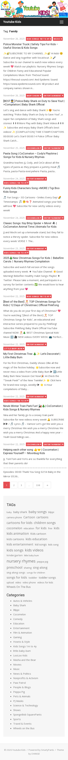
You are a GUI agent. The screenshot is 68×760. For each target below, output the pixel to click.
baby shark (20, 512)
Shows (17, 710)
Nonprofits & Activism (25, 678)
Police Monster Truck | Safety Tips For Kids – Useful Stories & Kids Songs (30, 46)
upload (10, 582)
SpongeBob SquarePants (27, 714)
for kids (41, 528)
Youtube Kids (12, 22)
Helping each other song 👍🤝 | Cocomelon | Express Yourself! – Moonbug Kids (30, 451)
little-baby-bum (13, 348)
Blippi (16, 610)
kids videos (34, 550)
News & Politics (22, 673)
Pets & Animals (21, 696)
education (29, 528)
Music (57, 39)
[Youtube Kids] (34, 9)
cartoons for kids (19, 522)
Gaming (17, 637)
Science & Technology (25, 705)
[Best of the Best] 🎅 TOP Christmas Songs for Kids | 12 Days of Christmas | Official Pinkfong (31, 303)
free (50, 528)
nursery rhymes (21, 561)
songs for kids (17, 577)
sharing (28, 567)
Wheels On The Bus (19, 587)
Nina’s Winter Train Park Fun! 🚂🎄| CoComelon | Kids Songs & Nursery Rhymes (33, 407)
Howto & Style (21, 641)
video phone (29, 582)
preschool (14, 567)
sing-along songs (16, 572)
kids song (53, 544)
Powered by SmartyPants (41, 749)
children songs (45, 522)
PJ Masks (18, 701)
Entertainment (52, 95)
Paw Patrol (19, 682)
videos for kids (45, 582)
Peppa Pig (19, 691)
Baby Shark (33, 95)
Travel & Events (22, 723)
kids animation (18, 533)
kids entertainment (20, 544)
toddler (33, 577)
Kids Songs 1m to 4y (38, 39)
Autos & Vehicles (22, 600)
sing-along (40, 567)
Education (18, 623)
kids (56, 528)
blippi (51, 512)
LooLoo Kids (20, 655)
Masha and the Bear (24, 660)
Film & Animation (22, 632)
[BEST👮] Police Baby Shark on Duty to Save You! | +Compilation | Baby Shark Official (33, 102)
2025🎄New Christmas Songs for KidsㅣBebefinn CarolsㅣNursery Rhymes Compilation (33, 259)
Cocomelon (33, 148)
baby (9, 512)
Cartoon (29, 517)
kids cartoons (15, 539)
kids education (36, 539)
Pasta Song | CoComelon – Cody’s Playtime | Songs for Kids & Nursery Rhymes (30, 155)
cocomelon (14, 528)
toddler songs (47, 577)
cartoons (42, 517)
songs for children (36, 572)
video (18, 582)
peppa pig (42, 561)
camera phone (14, 517)
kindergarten (15, 555)
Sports (17, 719)
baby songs (38, 511)
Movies (17, 664)
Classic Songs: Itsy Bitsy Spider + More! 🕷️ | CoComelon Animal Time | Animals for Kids (30, 224)
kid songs (41, 544)
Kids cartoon (38, 534)
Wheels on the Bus (23, 728)
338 (38, 485)
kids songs (15, 550)
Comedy (18, 619)
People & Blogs (22, 687)
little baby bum (31, 555)
